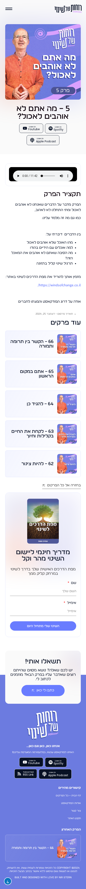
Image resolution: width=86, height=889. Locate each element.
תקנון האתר (74, 818)
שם (73, 583)
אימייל (71, 603)
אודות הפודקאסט (71, 803)
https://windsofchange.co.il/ (59, 285)
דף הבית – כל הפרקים (68, 795)
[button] (8, 8)
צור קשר (76, 811)
